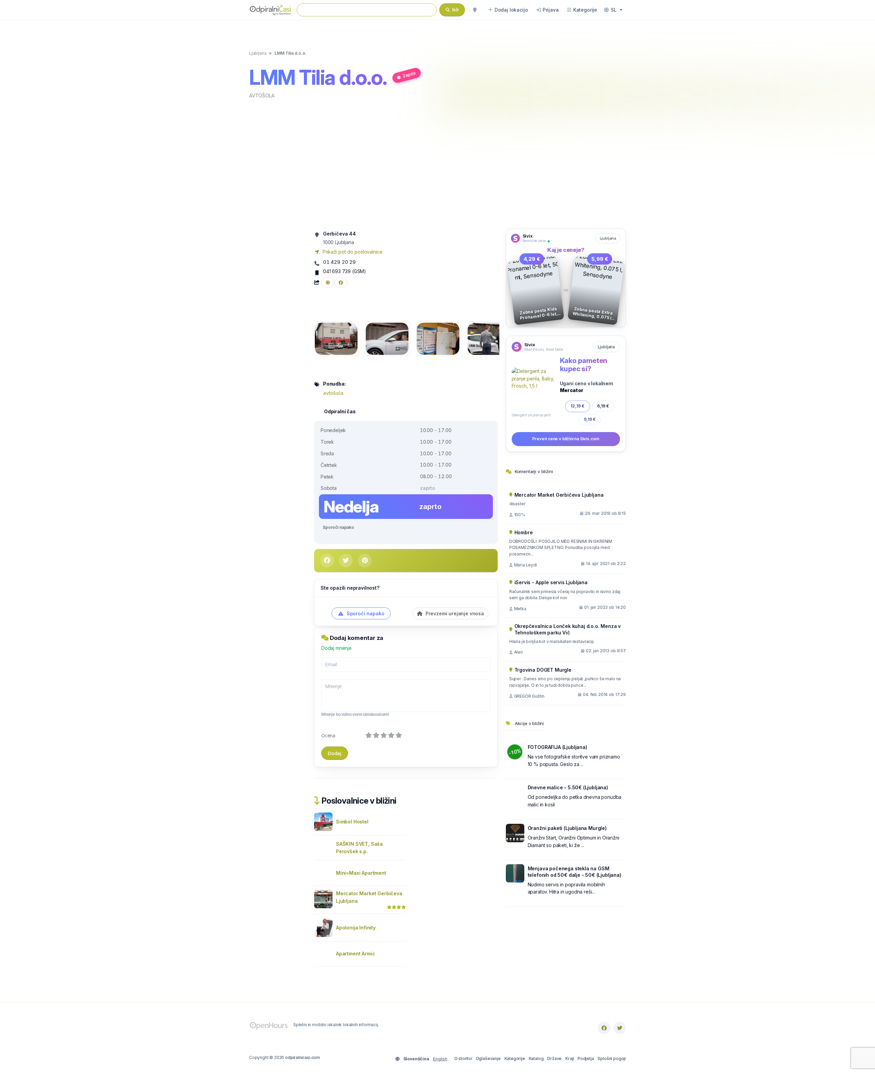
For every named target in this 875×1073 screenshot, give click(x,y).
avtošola (333, 393)
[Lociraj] (474, 9)
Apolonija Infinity (356, 927)
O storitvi (463, 1058)
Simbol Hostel (352, 821)
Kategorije (514, 1058)
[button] (613, 9)
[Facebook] (604, 1028)
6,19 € (603, 405)
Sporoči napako (338, 527)
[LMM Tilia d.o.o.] (336, 338)
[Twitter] (620, 1028)
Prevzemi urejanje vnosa (454, 613)
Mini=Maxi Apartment (361, 873)
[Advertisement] (437, 163)
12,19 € (577, 405)
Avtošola (261, 95)
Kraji (569, 1058)
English (440, 1058)
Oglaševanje (488, 1058)
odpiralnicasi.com (302, 1057)
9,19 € (590, 419)
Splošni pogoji (611, 1058)
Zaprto (409, 74)
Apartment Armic (355, 953)
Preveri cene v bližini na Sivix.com (565, 438)
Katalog (536, 1058)
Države (554, 1058)
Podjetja (586, 1058)
